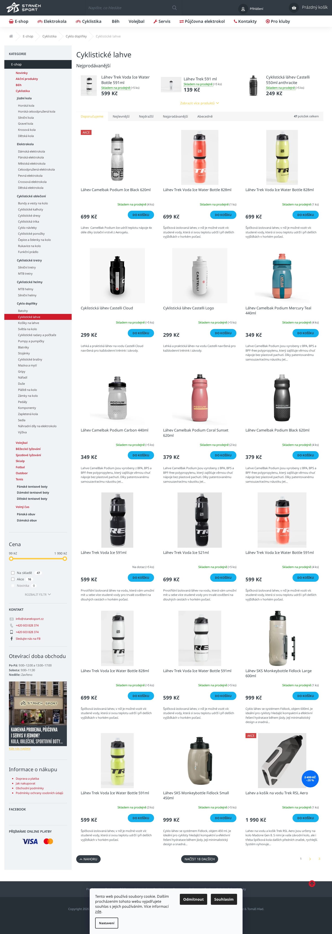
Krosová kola (27, 130)
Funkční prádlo (28, 252)
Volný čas (22, 507)
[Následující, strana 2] (310, 859)
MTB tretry (25, 273)
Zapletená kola (28, 414)
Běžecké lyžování (28, 449)
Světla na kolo (27, 329)
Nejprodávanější (175, 116)
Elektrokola (25, 144)
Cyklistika (23, 91)
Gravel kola (25, 123)
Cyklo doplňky (27, 303)
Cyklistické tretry (29, 260)
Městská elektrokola (31, 163)
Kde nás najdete (20, 748)
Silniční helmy (27, 295)
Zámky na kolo (28, 396)
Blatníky (23, 347)
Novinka (26, 585)
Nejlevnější (121, 116)
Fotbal (20, 467)
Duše (21, 383)
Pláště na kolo (27, 390)
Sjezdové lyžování (28, 455)
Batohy (23, 311)
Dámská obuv (27, 520)
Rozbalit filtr (36, 594)
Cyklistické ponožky (31, 234)
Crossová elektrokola (32, 182)
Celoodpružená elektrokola (36, 169)
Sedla (21, 420)
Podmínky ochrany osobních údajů (39, 793)
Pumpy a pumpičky (31, 341)
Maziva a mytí (27, 365)
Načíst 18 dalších (200, 859)
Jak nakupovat (25, 783)
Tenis (19, 479)
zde (98, 911)
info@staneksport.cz (30, 619)
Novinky (22, 73)
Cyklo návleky (27, 228)
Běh (18, 85)
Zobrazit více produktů (197, 103)
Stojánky (24, 353)
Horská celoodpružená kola (36, 111)
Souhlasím (224, 899)
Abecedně (205, 116)
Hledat (174, 8)
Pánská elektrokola (31, 157)
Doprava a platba (27, 778)
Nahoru (90, 859)
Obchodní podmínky (30, 788)
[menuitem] (18, 21)
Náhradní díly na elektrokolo (37, 426)
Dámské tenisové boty (33, 492)
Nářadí (22, 377)
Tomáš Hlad (255, 909)
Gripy (21, 371)
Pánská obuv (26, 514)
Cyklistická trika (28, 221)
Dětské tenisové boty (32, 499)
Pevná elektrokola (30, 176)
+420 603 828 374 (27, 625)
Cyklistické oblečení (31, 196)
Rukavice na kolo (29, 246)
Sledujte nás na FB (28, 639)
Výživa (22, 432)
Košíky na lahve (28, 323)
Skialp (20, 461)
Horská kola (26, 105)
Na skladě (28, 573)
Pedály (22, 402)
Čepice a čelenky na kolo (34, 240)
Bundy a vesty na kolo (33, 203)
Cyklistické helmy (29, 282)
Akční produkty (27, 79)
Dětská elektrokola (30, 188)
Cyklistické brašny (30, 359)
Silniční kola (26, 118)
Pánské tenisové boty (32, 486)
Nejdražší (146, 116)
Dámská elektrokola (31, 151)
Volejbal (22, 443)
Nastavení (106, 923)
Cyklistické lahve (29, 317)
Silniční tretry (27, 267)
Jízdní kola (24, 98)
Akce (24, 579)
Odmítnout (193, 899)
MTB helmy (25, 289)
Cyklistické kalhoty (30, 209)
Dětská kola (26, 136)
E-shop (16, 64)
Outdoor (22, 473)
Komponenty (27, 408)
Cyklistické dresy (29, 215)
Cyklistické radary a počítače (37, 335)
